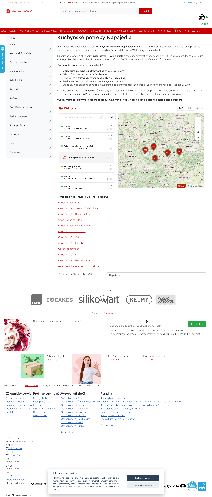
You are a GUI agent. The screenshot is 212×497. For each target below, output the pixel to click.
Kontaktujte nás (150, 359)
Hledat (145, 11)
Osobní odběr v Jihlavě (70, 219)
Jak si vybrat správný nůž (114, 398)
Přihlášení (187, 2)
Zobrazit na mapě (15, 479)
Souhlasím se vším (143, 478)
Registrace (198, 2)
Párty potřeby (164, 31)
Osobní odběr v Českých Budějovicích (78, 208)
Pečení (107, 31)
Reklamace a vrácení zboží (19, 405)
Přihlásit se (197, 324)
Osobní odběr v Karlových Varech (75, 225)
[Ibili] (36, 299)
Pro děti (178, 31)
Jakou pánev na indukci (113, 415)
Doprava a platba (14, 2)
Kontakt (41, 2)
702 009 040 (15, 448)
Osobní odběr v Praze (69, 254)
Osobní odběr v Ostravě (71, 237)
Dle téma (196, 31)
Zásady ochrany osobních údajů (153, 333)
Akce (3, 31)
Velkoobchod (29, 2)
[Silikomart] (99, 299)
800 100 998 (31, 385)
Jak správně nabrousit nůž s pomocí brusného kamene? (130, 405)
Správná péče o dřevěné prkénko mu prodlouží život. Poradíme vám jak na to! (141, 401)
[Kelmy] (139, 299)
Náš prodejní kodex (43, 412)
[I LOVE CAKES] (60, 299)
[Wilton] (166, 299)
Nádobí (12, 31)
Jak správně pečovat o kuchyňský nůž (120, 408)
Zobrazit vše (67, 432)
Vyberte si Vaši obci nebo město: (76, 274)
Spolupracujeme (41, 401)
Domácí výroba (49, 31)
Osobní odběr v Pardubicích (72, 242)
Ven (187, 31)
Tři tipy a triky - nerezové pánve (117, 412)
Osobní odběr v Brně (69, 202)
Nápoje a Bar (66, 31)
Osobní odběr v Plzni (69, 248)
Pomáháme (39, 405)
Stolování (96, 31)
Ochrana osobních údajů (18, 408)
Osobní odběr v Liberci (73, 405)
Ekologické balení (42, 398)
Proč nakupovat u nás (44, 408)
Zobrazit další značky (102, 313)
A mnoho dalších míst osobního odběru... (79, 266)
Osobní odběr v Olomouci (72, 231)
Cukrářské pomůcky (124, 31)
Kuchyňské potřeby (29, 31)
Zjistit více (51, 359)
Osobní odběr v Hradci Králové (74, 214)
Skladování (82, 31)
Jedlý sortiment (146, 31)
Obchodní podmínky (16, 401)
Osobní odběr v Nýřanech (74, 408)
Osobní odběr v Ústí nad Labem (75, 260)
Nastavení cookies (143, 485)
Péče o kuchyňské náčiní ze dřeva (118, 418)
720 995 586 (14, 455)
